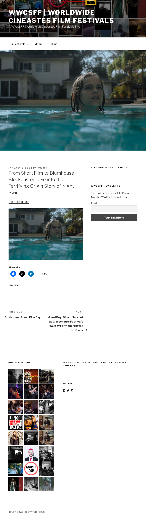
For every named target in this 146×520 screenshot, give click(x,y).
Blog (54, 43)
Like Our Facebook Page (109, 167)
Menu (38, 43)
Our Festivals (17, 43)
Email (94, 203)
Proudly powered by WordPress (26, 511)
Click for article (19, 202)
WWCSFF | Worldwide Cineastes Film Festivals (61, 16)
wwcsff (43, 168)
